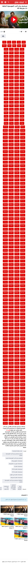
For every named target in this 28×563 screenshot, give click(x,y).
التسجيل (20, 499)
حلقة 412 (17, 402)
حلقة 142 (5, 162)
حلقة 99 (22, 127)
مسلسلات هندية (18, 466)
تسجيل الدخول (14, 499)
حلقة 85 (11, 113)
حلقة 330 (5, 328)
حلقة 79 (21, 109)
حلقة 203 (22, 218)
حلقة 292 (17, 296)
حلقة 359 (22, 356)
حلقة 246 (5, 254)
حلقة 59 (21, 91)
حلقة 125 (11, 148)
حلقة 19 (21, 56)
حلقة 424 (17, 413)
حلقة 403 (22, 395)
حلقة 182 (5, 197)
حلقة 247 (22, 257)
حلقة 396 (17, 388)
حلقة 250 (5, 257)
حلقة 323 (22, 324)
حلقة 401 (11, 391)
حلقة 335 (22, 335)
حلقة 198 (5, 211)
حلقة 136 (17, 158)
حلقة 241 (11, 250)
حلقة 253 (11, 261)
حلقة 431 (22, 420)
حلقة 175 (22, 194)
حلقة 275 (22, 282)
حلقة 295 (22, 300)
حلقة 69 (11, 98)
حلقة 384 (17, 377)
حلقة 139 (22, 162)
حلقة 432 (17, 420)
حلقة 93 (11, 120)
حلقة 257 (11, 264)
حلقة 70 (6, 98)
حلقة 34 (6, 67)
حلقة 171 (22, 190)
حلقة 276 (17, 282)
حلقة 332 (17, 331)
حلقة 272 (17, 278)
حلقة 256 (17, 264)
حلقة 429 (11, 416)
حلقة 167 (22, 187)
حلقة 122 (5, 144)
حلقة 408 (17, 398)
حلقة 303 (22, 307)
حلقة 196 (17, 211)
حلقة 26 (6, 60)
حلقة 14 (6, 49)
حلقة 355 (22, 353)
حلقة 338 (5, 335)
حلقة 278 (5, 282)
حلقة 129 (11, 151)
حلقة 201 (11, 215)
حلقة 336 (17, 335)
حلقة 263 (22, 271)
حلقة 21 (11, 56)
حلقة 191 (22, 208)
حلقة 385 (11, 377)
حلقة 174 (5, 190)
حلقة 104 (17, 130)
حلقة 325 (11, 324)
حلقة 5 (4, 42)
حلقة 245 (11, 254)
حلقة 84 (16, 113)
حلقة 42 (6, 74)
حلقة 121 (11, 144)
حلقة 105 (11, 130)
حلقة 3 (14, 42)
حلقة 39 (21, 74)
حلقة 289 (11, 293)
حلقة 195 (22, 211)
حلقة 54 (6, 84)
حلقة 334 (5, 331)
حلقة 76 (16, 106)
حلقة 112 (17, 137)
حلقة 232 (17, 243)
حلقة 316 (17, 317)
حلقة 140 (17, 162)
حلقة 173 (11, 190)
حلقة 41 (11, 74)
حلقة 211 (22, 225)
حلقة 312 (17, 314)
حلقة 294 (5, 296)
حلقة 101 (11, 127)
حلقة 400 (17, 391)
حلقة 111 (22, 137)
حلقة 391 (22, 384)
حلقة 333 (11, 331)
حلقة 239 (22, 250)
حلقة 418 (5, 405)
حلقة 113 (11, 137)
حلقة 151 (22, 173)
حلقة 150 (5, 169)
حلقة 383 (22, 377)
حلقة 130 (5, 151)
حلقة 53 (11, 84)
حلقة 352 (17, 349)
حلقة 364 (17, 360)
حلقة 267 (22, 275)
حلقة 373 (11, 367)
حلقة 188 (17, 204)
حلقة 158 (5, 176)
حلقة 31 (21, 67)
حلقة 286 (5, 289)
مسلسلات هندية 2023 (17, 472)
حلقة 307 (22, 310)
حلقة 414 (5, 402)
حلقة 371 (22, 367)
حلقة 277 (11, 282)
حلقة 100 (17, 127)
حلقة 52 (16, 84)
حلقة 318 (5, 317)
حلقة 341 (11, 338)
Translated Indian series (17, 451)
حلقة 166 (5, 183)
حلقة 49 (11, 81)
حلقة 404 (17, 395)
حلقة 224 (17, 236)
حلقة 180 (17, 197)
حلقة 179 (22, 197)
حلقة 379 (22, 374)
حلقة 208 (17, 222)
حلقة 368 (17, 363)
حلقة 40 (16, 74)
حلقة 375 (22, 370)
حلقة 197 (11, 211)
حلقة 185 (11, 201)
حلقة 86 (6, 113)
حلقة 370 (5, 363)
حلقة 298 (5, 300)
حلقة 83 (21, 113)
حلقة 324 (17, 324)
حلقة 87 (21, 116)
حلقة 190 (5, 204)
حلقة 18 (6, 53)
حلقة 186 (5, 201)
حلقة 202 (5, 215)
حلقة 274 (5, 278)
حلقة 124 (17, 148)
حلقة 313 (11, 314)
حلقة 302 (5, 303)
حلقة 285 (11, 289)
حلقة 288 (17, 293)
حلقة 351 (22, 349)
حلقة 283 (22, 289)
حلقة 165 (11, 183)
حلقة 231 (22, 243)
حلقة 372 (17, 367)
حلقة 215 (22, 229)
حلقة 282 (5, 286)
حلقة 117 (11, 141)
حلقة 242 (5, 250)
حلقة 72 (16, 102)
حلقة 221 (11, 233)
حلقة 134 (5, 155)
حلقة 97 (11, 123)
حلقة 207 (22, 222)
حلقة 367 (22, 363)
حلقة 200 (17, 215)
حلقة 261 (11, 268)
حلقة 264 (17, 271)
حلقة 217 (11, 229)
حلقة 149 (11, 169)
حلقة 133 (11, 155)
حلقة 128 (17, 151)
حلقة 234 (5, 243)
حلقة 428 (17, 416)
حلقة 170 (5, 187)
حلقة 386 (5, 377)
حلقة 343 (22, 342)
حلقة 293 (11, 296)
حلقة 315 (22, 317)
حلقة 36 (16, 70)
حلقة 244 (17, 254)
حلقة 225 (11, 236)
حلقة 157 (11, 176)
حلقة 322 (5, 321)
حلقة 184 (17, 201)
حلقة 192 (17, 208)
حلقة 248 (17, 257)
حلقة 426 (5, 413)
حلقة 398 (5, 388)
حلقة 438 (5, 423)
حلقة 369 (11, 363)
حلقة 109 (11, 134)
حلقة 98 (6, 123)
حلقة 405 (11, 395)
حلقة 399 (22, 391)
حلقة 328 (17, 328)
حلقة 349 (11, 345)
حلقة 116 (17, 141)
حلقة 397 (11, 388)
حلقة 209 (11, 222)
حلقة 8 (14, 46)
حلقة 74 (6, 102)
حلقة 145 (11, 166)
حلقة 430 (5, 416)
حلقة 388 (17, 381)
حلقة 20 (16, 56)
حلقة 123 (22, 148)
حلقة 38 (6, 70)
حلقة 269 (11, 275)
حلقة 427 (22, 416)
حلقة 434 (5, 420)
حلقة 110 (5, 134)
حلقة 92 (16, 120)
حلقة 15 (21, 53)
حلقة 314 (5, 314)
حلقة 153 (11, 173)
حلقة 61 (11, 91)
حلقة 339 (22, 338)
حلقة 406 (5, 395)
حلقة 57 (11, 88)
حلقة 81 (11, 109)
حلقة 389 (11, 381)
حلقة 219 (22, 233)
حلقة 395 (22, 388)
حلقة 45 (11, 77)
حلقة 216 (17, 229)
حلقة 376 (17, 370)
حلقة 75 (21, 106)
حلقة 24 (16, 60)
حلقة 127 (22, 151)
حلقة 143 (22, 166)
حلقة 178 (5, 194)
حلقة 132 (17, 155)
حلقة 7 (19, 46)
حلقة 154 (5, 173)
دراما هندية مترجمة (19, 488)
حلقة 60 (16, 91)
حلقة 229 (11, 240)
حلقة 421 (11, 409)
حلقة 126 (5, 148)
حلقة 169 (11, 187)
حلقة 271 (22, 278)
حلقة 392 (17, 384)
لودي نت (8, 430)
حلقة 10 (4, 46)
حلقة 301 (11, 303)
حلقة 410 (5, 398)
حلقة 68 (16, 98)
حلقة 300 (17, 303)
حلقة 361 (11, 356)
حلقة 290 (5, 293)
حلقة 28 (16, 63)
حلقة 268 (17, 275)
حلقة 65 (11, 95)
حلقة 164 (17, 183)
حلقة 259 (22, 268)
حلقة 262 (5, 268)
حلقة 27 (21, 63)
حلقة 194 (5, 208)
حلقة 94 (6, 120)
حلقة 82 (6, 109)
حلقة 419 (22, 409)
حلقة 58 (6, 88)
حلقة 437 (11, 423)
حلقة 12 (16, 49)
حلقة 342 (5, 338)
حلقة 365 (11, 360)
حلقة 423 (22, 413)
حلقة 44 (16, 77)
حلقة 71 (21, 102)
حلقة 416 (17, 405)
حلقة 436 (17, 423)
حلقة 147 (22, 169)
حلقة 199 (22, 215)
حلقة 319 (22, 321)
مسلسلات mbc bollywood (6, 488)
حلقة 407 (22, 398)
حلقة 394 (5, 384)
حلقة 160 (17, 180)
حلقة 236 (17, 247)
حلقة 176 (17, 194)
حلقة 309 (11, 310)
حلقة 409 (11, 398)
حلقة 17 (11, 53)
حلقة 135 (22, 158)
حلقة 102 (5, 127)
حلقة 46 (6, 77)
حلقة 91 (21, 120)
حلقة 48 (16, 81)
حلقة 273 (11, 278)
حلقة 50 (6, 81)
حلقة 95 (21, 123)
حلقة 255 (22, 264)
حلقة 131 (22, 155)
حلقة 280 (17, 286)
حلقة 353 (11, 349)
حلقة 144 (17, 166)
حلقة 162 (5, 180)
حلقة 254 (5, 261)
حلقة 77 (11, 106)
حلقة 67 (21, 98)
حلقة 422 (5, 409)
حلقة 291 (22, 296)
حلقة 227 (22, 240)
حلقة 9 (9, 46)
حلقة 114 (5, 137)
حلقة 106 (5, 130)
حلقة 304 (17, 307)
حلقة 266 (5, 271)
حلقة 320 (17, 321)
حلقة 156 (17, 176)
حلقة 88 (16, 116)
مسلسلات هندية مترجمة (16, 477)
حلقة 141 (11, 162)
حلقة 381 (11, 374)
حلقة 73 (11, 102)
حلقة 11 (21, 49)
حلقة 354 (5, 349)
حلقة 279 (22, 286)
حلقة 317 (11, 317)
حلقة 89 (11, 116)
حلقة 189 (11, 204)
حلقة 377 (11, 370)
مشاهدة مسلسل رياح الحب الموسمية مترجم (13, 481)
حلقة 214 (5, 225)
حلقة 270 (5, 275)
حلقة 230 (5, 240)
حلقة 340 (17, 338)
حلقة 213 (11, 225)
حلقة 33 (11, 67)
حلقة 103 (22, 130)
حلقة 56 (16, 88)
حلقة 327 (22, 328)
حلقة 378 (5, 370)
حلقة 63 (21, 95)
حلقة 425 (11, 413)
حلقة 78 (6, 106)
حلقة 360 (17, 356)
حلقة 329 (11, 328)
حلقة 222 (5, 233)
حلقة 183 (22, 201)
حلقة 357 (11, 353)
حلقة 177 (11, 194)
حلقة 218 (5, 229)
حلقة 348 (17, 345)
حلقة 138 (5, 158)
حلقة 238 (5, 247)
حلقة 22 (6, 56)
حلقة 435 (22, 423)
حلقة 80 (16, 109)
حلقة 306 (5, 307)
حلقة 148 (17, 169)
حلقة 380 (17, 374)
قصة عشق (23, 562)
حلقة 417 (11, 405)
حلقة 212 (17, 225)
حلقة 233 (11, 243)
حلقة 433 (11, 420)
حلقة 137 (11, 158)
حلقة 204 (17, 218)
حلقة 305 (11, 307)
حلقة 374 (5, 367)
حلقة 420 (17, 409)
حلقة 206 (5, 218)
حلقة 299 (22, 303)
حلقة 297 (11, 300)
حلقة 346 (5, 342)
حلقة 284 (17, 289)
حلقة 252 (17, 261)
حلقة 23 (21, 60)
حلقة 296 (17, 300)
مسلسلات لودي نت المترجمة (15, 464)
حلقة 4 (9, 42)
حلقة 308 (17, 310)
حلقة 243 (22, 254)
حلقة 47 (21, 81)
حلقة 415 (22, 405)
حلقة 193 (11, 208)
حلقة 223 (22, 236)
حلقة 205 (11, 218)
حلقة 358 (5, 353)
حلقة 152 (17, 173)
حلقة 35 (21, 70)
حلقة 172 (17, 190)
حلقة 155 (22, 176)
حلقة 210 (5, 222)
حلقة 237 (11, 247)
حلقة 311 (22, 314)
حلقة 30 (6, 63)
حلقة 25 (11, 60)
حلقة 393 (11, 384)
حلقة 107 (22, 134)
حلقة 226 (5, 236)
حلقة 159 (22, 180)
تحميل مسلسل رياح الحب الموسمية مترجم (14, 454)
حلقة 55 (21, 88)
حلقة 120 (17, 144)
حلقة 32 (16, 67)
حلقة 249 (11, 257)
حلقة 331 (22, 331)
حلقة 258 (5, 264)
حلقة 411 (22, 402)
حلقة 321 (11, 321)
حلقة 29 (11, 63)
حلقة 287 (22, 293)
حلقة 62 (6, 91)
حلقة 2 (19, 42)
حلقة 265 (11, 271)
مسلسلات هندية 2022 (17, 469)
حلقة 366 (5, 360)
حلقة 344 (17, 342)
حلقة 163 (22, 183)
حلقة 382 (5, 374)
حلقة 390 (5, 381)
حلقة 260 (17, 268)
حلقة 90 (6, 116)
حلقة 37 (11, 70)
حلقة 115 (22, 141)
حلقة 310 (5, 310)
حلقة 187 (22, 204)
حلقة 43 (21, 77)
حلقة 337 (11, 335)
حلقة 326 (5, 324)
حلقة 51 (21, 84)
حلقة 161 (11, 180)
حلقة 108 (17, 134)
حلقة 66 (6, 95)
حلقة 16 (16, 53)
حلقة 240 (17, 250)
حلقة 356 (17, 353)
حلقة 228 (17, 240)
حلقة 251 (22, 261)
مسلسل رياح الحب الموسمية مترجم (14, 458)
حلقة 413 (11, 402)
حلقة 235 (22, 247)
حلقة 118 (5, 141)
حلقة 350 (5, 345)
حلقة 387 (22, 381)
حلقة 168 (17, 187)
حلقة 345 (11, 342)
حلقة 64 (16, 95)
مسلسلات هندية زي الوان (16, 475)
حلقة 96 (16, 123)
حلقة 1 (23, 42)
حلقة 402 (5, 391)
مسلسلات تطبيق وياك (17, 461)
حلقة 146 (5, 166)
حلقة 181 (11, 197)
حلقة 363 (22, 360)
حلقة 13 (11, 49)
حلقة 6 (24, 46)
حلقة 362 (5, 356)
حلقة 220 (17, 233)
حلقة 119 (22, 144)
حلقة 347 (22, 345)
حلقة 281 (11, 286)
